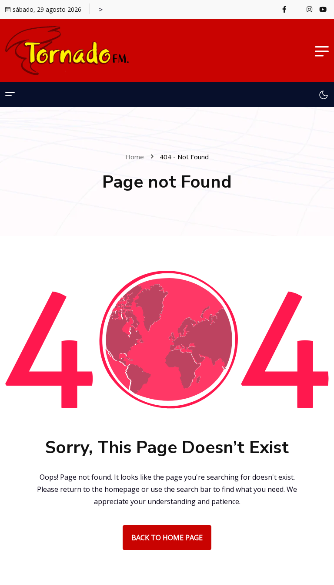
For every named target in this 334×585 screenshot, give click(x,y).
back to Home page (167, 537)
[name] (287, 9)
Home (136, 156)
